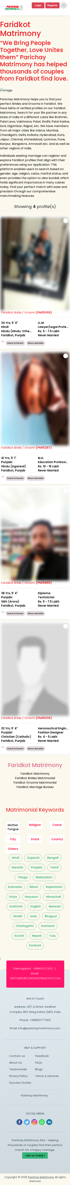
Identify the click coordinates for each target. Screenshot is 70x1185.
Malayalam (44, 877)
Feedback (42, 1056)
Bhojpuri (51, 916)
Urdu (33, 916)
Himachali (53, 897)
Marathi (17, 867)
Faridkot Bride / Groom (35, 323)
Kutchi (19, 936)
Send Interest (15, 343)
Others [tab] (13, 849)
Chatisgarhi (24, 926)
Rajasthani (54, 887)
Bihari (34, 887)
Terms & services (47, 1076)
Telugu (23, 877)
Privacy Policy (18, 1076)
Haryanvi (31, 897)
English (35, 906)
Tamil (54, 867)
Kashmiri (16, 906)
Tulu (52, 936)
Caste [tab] (57, 825)
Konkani (35, 945)
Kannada (15, 887)
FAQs (38, 1062)
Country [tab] (57, 839)
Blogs (39, 1069)
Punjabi (36, 867)
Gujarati (33, 858)
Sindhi (17, 916)
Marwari (55, 906)
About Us (15, 1062)
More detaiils (35, 343)
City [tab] (13, 839)
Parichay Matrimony (34, 1095)
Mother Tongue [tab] (13, 827)
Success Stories (20, 1083)
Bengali (52, 858)
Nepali (36, 936)
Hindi (15, 858)
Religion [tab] (35, 825)
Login (38, 5)
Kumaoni (48, 926)
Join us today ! (35, 1155)
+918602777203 (40, 1020)
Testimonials (18, 1069)
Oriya (13, 897)
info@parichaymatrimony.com (39, 1028)
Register (52, 5)
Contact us (17, 1056)
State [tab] (35, 839)
